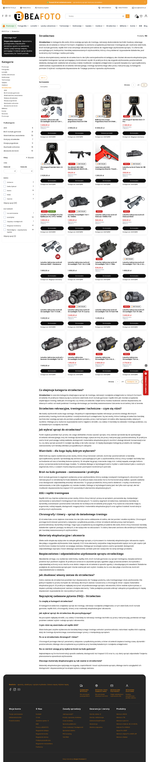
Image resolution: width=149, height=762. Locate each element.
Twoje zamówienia (16, 714)
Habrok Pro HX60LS (123, 727)
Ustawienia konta (15, 717)
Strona (127, 85)
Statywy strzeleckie (10, 98)
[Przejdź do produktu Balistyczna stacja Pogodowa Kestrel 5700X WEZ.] (106, 106)
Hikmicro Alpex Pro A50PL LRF (126, 734)
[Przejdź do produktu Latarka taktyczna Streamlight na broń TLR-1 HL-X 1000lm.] (79, 344)
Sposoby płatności (69, 724)
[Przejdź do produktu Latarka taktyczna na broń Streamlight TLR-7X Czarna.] (79, 296)
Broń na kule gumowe (11, 93)
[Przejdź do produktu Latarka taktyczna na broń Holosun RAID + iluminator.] (52, 248)
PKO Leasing (67, 734)
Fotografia (5, 69)
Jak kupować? (68, 714)
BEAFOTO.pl (5, 31)
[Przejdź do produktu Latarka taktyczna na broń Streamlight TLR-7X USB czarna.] (134, 296)
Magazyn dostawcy (14, 226)
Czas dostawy (68, 721)
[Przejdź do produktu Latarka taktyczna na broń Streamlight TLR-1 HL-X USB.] (79, 248)
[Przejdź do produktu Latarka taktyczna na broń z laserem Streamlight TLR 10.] (52, 344)
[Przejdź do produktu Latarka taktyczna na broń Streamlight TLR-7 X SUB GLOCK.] (52, 296)
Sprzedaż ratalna (69, 731)
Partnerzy (39, 747)
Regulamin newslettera (44, 744)
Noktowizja (5, 77)
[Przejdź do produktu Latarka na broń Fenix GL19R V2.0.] (134, 153)
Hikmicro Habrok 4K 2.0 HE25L (126, 724)
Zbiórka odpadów (96, 727)
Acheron (10, 182)
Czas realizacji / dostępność (73, 727)
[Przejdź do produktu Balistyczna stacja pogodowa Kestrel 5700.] (79, 106)
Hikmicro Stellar (122, 737)
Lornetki (4, 72)
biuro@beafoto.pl (140, 8)
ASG (5, 90)
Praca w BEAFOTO (42, 727)
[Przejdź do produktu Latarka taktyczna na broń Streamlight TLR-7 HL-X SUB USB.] (134, 248)
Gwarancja (94, 724)
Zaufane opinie (41, 721)
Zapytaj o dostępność (15, 222)
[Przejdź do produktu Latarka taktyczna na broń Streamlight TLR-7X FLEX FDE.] (106, 296)
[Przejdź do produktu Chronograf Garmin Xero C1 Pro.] (134, 106)
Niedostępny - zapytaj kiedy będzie (17, 231)
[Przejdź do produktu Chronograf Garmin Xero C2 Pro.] (52, 153)
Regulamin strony (42, 737)
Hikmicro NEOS (121, 714)
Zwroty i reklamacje (97, 717)
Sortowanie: (44, 82)
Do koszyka (52, 133)
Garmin (9, 199)
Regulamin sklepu (42, 731)
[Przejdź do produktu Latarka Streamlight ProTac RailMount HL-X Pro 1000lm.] (52, 201)
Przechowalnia (14, 721)
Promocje (5, 67)
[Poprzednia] (4, 2)
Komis (4, 111)
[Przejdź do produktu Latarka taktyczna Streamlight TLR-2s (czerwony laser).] (134, 344)
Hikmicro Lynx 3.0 (122, 721)
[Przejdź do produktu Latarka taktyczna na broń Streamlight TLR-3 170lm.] (106, 248)
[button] (127, 16)
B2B (37, 724)
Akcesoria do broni (10, 106)
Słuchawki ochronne (11, 103)
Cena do (23, 167)
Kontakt (38, 714)
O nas (38, 717)
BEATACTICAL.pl (10, 8)
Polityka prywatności (43, 740)
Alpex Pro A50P (121, 731)
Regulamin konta (42, 734)
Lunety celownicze (8, 75)
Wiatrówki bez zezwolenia (13, 95)
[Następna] (145, 2)
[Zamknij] (146, 365)
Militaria (4, 108)
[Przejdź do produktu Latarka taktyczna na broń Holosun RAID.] (134, 201)
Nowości (5, 114)
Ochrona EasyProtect (97, 721)
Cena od (7, 167)
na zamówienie (12, 213)
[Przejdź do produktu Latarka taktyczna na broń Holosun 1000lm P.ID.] (106, 201)
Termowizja (6, 80)
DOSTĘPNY (10, 217)
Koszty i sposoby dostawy (72, 717)
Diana (9, 191)
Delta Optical (11, 186)
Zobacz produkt (106, 133)
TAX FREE (66, 737)
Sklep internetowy (74, 759)
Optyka (4, 82)
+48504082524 (106, 8)
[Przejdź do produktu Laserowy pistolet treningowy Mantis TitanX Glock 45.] (106, 153)
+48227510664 (123, 8)
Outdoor (5, 85)
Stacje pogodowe (10, 101)
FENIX (9, 195)
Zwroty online (94, 714)
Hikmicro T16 (120, 717)
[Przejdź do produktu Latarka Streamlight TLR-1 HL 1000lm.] (79, 201)
